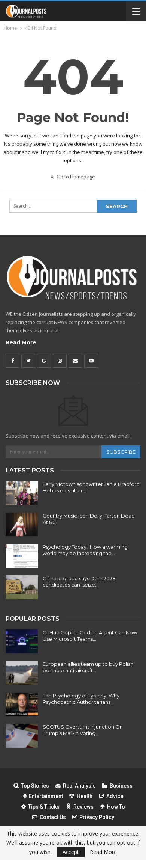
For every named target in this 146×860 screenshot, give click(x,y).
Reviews (83, 807)
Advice (114, 796)
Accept (71, 851)
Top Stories (35, 786)
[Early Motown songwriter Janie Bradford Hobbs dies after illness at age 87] (22, 493)
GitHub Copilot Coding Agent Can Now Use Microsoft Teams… (90, 635)
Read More (21, 342)
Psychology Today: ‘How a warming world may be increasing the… (85, 550)
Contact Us (53, 817)
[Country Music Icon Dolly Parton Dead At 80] (22, 525)
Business (121, 786)
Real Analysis (79, 786)
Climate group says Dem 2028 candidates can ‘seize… (79, 581)
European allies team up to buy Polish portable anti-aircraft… (88, 667)
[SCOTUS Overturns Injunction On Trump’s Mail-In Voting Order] (22, 736)
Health (84, 796)
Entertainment (46, 796)
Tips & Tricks (44, 807)
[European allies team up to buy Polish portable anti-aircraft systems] (22, 673)
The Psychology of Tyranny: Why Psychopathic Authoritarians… (81, 699)
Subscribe (121, 452)
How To (116, 807)
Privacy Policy (96, 817)
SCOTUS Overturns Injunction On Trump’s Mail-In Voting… (83, 730)
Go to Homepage (75, 176)
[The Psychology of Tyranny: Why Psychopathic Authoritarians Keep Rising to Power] (22, 705)
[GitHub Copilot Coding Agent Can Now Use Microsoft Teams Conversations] (22, 641)
